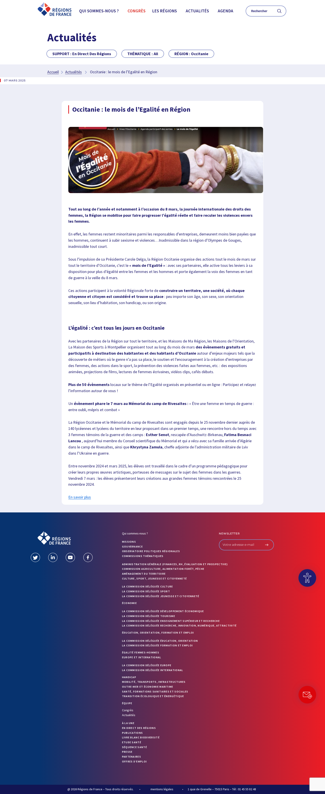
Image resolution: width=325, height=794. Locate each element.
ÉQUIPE (127, 703)
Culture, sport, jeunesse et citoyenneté (154, 578)
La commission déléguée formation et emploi (157, 645)
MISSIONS (129, 541)
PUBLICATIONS (132, 732)
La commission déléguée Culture (147, 586)
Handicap (129, 677)
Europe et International (141, 657)
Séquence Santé (134, 747)
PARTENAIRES (131, 756)
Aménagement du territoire (144, 573)
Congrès (136, 10)
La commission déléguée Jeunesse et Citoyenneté (160, 596)
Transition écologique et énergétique (153, 696)
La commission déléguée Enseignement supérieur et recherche (171, 621)
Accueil (53, 71)
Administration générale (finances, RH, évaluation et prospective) (175, 564)
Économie (129, 603)
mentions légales (162, 789)
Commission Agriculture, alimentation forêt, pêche (163, 568)
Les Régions (164, 10)
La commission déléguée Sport (146, 591)
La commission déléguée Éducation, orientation (160, 640)
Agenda (225, 10)
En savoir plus (79, 497)
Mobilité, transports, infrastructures (154, 681)
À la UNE (128, 723)
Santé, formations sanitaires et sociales (155, 691)
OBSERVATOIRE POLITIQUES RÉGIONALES (151, 551)
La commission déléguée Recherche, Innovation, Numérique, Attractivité (179, 625)
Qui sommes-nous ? (99, 10)
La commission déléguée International (152, 670)
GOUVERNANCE (132, 546)
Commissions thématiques (143, 556)
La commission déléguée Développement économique (163, 611)
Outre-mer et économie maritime (147, 686)
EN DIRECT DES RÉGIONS (139, 728)
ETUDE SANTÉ (131, 742)
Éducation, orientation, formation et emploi (158, 632)
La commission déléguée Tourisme (148, 616)
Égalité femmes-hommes (140, 652)
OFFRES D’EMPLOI (134, 761)
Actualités (197, 10)
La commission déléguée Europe (147, 665)
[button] (100, 11)
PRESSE (127, 751)
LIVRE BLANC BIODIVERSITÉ (141, 737)
